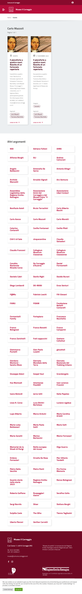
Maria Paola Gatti (38, 425)
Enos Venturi (62, 285)
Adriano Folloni (40, 148)
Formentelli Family (15, 317)
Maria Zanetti (16, 435)
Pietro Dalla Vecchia (15, 470)
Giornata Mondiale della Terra (40, 363)
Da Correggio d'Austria (39, 264)
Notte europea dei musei (39, 448)
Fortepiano (38, 316)
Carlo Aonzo (15, 219)
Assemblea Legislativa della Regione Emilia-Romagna (17, 194)
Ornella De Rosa (40, 457)
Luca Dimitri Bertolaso (38, 403)
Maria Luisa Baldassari (15, 425)
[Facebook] (8, 561)
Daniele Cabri (16, 276)
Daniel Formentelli (62, 264)
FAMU (13, 303)
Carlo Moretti (63, 219)
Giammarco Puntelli (15, 350)
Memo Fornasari (64, 435)
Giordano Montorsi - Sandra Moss (16, 363)
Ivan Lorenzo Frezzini (62, 383)
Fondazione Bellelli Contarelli (62, 305)
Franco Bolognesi (14, 328)
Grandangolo (62, 373)
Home (9, 17)
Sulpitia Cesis (16, 513)
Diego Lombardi (17, 285)
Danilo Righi (38, 276)
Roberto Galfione (17, 493)
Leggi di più (14, 122)
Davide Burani (63, 276)
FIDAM (36, 303)
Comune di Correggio (13, 3)
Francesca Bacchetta (17, 117)
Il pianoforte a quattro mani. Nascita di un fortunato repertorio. (39, 64)
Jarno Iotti (37, 393)
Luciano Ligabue (64, 402)
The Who (37, 513)
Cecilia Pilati (62, 228)
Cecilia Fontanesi (41, 228)
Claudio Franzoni (17, 250)
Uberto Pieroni (16, 522)
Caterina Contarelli (14, 229)
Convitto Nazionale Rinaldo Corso (16, 265)
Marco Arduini (39, 413)
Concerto (37, 106)
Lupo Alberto (16, 413)
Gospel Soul (38, 373)
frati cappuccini (40, 338)
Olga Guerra (62, 446)
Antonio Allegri (63, 168)
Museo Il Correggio (24, 9)
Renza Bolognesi (64, 480)
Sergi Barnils (16, 504)
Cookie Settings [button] (8, 589)
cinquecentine (39, 239)
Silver (35, 504)
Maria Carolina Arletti (63, 414)
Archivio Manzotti (14, 180)
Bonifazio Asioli (17, 208)
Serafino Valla (63, 493)
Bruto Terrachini (40, 208)
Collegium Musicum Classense (37, 252)
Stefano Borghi (63, 504)
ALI (34, 157)
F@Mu (13, 294)
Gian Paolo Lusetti (38, 350)
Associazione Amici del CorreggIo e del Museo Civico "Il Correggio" (40, 195)
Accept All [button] (18, 589)
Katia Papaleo (63, 393)
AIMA (59, 148)
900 (12, 148)
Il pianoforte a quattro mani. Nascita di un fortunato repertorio (16, 64)
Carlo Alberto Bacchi (63, 209)
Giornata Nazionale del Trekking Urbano (64, 363)
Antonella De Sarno (39, 169)
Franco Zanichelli (17, 338)
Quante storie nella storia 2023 (16, 482)
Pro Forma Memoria (61, 470)
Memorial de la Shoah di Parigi (17, 448)
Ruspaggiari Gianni (38, 494)
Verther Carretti (40, 522)
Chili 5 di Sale (16, 239)
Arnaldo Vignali (40, 179)
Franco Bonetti (40, 327)
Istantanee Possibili (38, 383)
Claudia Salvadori (61, 240)
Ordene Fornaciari (14, 459)
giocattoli (61, 349)
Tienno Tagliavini (64, 513)
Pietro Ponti (38, 469)
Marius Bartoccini (37, 437)
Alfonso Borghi (17, 157)
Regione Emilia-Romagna (40, 481)
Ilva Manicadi (16, 382)
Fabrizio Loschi (40, 294)
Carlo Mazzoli (15, 114)
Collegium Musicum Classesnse (62, 252)
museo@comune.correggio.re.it (17, 556)
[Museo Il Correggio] (11, 9)
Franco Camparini (61, 328)
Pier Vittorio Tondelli (62, 459)
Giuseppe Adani (17, 373)
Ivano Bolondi (16, 393)
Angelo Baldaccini (14, 169)
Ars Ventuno (62, 179)
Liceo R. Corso (16, 402)
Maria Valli (61, 424)
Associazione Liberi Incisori (63, 191)
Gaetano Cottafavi (61, 339)
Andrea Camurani (61, 158)
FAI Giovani (62, 294)
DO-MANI (37, 285)
